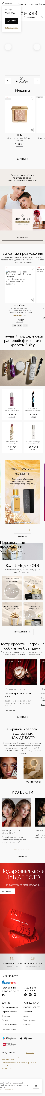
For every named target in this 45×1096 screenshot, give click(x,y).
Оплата (5, 1020)
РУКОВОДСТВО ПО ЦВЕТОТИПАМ (11, 831)
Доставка (6, 1016)
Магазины (22, 4)
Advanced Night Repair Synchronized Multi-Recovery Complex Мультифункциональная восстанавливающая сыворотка (20, 310)
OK (36, 1086)
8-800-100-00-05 (10, 992)
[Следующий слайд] (36, 47)
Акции (26, 1016)
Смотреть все (22, 159)
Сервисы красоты (9, 1012)
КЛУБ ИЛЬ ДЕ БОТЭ (32, 1007)
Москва (8, 4)
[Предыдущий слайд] (8, 47)
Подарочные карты (10, 1007)
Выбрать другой (11, 28)
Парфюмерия (29, 17)
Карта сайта (30, 1053)
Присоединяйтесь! (22, 632)
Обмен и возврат (9, 1025)
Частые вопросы (9, 1029)
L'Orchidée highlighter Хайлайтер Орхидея (20, 139)
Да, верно (11, 21)
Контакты (27, 1025)
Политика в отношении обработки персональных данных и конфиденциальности (20, 1058)
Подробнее (7, 559)
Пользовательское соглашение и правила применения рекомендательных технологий (19, 1064)
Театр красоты (30, 1020)
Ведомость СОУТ (7, 1068)
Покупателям (33, 4)
